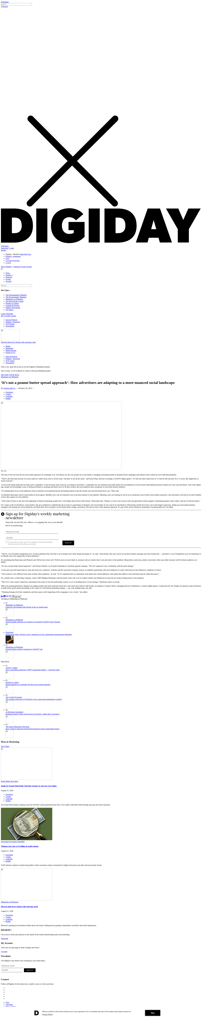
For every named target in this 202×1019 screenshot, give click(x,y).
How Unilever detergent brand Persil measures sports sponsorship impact (32, 729)
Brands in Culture (12, 303)
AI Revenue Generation (14, 712)
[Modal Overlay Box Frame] (101, 530)
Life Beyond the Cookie (14, 301)
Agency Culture (11, 668)
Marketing (9, 348)
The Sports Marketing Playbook (17, 727)
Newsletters (10, 326)
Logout (8, 263)
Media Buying (11, 350)
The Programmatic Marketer (16, 297)
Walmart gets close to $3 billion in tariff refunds (19, 846)
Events (23, 267)
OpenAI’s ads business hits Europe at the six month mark (27, 607)
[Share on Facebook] (5, 597)
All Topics (9, 310)
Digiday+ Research (13, 322)
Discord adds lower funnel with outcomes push (18, 342)
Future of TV (10, 353)
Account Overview (13, 261)
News (3, 267)
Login (11, 248)
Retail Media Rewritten (9, 781)
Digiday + (9, 267)
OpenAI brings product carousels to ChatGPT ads (24, 649)
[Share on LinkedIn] (2, 597)
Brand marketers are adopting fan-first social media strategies (28, 685)
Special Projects (11, 320)
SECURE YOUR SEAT (10, 375)
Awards (29, 267)
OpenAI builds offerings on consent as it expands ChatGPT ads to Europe (33, 622)
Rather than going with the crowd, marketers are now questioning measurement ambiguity (39, 634)
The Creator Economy (14, 697)
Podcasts (17, 267)
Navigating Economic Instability (13, 842)
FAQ (7, 258)
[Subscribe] (5, 246)
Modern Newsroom (13, 308)
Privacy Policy (11, 1007)
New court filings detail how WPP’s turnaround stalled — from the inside (33, 670)
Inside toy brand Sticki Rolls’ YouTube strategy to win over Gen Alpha (29, 786)
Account (4, 952)
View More (5, 746)
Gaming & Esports (12, 306)
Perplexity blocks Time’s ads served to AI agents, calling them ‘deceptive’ (33, 714)
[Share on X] (7, 597)
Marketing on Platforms (14, 299)
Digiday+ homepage (13, 256)
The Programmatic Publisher (16, 295)
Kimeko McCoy (10, 388)
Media (8, 346)
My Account (5, 316)
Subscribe (4, 248)
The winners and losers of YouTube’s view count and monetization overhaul (34, 699)
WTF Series (10, 324)
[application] (101, 1013)
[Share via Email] (10, 597)
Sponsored (9, 632)
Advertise (9, 1005)
